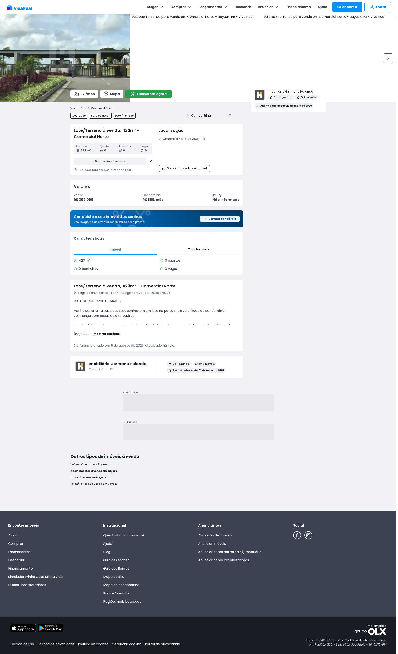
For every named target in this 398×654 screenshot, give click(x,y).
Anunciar (265, 7)
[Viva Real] (21, 7)
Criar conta (347, 7)
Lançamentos (210, 7)
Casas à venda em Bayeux (88, 477)
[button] (199, 152)
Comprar (178, 7)
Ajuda (322, 7)
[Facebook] (297, 535)
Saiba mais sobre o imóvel (187, 168)
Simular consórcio (222, 219)
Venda (74, 108)
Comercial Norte (102, 108)
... (85, 108)
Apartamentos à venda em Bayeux (93, 471)
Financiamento (298, 7)
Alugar (152, 7)
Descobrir (242, 7)
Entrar (381, 7)
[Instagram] (308, 535)
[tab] (115, 249)
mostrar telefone (106, 334)
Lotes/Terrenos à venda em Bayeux (93, 484)
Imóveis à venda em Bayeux (88, 464)
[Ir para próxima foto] (388, 58)
